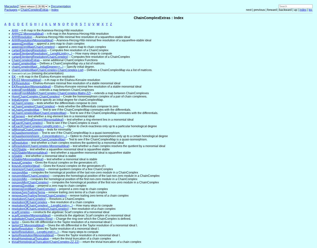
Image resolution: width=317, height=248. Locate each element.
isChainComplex (23, 103)
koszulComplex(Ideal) (26, 165)
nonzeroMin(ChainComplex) (30, 182)
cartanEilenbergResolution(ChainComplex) (40, 56)
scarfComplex (21, 212)
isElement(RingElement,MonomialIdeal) (38, 119)
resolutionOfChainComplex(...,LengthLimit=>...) (42, 205)
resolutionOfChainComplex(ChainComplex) (40, 208)
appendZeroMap (22, 43)
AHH (15, 30)
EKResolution (21, 83)
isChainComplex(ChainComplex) (33, 106)
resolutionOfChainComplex (29, 202)
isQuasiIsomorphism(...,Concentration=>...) (39, 136)
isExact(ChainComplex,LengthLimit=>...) (38, 126)
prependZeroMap (23, 185)
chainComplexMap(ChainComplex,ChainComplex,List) (47, 70)
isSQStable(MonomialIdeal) (30, 152)
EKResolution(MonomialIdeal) (31, 86)
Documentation (61, 6)
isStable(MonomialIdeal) (27, 159)
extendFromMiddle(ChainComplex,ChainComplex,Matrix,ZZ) (51, 93)
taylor (15, 222)
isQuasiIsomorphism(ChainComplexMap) (38, 139)
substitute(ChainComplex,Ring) (32, 218)
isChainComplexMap (25, 109)
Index (55, 9)
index (303, 9)
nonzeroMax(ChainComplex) (30, 175)
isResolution (20, 142)
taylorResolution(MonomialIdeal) (33, 235)
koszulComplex (22, 162)
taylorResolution (22, 228)
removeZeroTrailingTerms (28, 192)
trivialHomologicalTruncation (30, 238)
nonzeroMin (19, 179)
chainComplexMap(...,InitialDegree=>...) (37, 66)
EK (14, 76)
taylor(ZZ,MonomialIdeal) (28, 225)
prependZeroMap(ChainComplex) (34, 189)
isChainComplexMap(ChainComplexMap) (39, 113)
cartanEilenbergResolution (29, 50)
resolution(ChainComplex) (29, 198)
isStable (17, 156)
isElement (18, 116)
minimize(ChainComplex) (28, 169)
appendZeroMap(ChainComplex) (33, 46)
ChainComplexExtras (34, 9)
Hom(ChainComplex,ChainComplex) (36, 96)
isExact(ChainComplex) (27, 122)
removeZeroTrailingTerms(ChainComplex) (39, 195)
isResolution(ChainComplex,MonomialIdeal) (41, 146)
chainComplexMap (24, 63)
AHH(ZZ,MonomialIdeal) (28, 33)
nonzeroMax (20, 172)
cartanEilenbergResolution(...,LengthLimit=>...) (42, 53)
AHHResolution (22, 37)
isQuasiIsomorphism (25, 132)
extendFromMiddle (24, 89)
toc (311, 9)
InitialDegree (20, 99)
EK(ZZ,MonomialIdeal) (26, 80)
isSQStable (19, 149)
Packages (10, 9)
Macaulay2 (11, 6)
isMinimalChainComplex (28, 129)
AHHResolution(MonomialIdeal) (32, 40)
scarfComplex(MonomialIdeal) (31, 215)
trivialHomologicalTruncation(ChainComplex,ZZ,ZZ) (45, 241)
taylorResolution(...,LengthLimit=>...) (35, 231)
